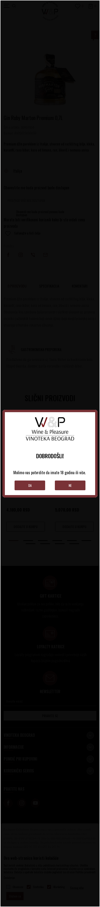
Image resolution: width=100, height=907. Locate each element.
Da (30, 485)
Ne (70, 485)
